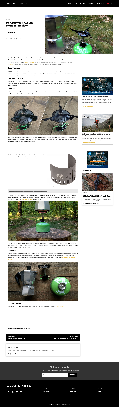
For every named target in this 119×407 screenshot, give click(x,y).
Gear (75, 3)
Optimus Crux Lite (29, 62)
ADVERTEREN (73, 388)
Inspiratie (91, 3)
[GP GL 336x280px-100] (97, 167)
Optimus (23, 328)
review (28, 328)
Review (69, 3)
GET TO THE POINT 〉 (88, 106)
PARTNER (100, 388)
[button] (112, 3)
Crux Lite (18, 328)
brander (13, 328)
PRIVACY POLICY (46, 391)
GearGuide (100, 3)
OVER (46, 388)
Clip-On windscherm (27, 199)
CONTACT (100, 391)
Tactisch (82, 3)
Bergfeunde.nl (60, 306)
